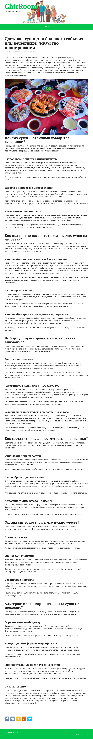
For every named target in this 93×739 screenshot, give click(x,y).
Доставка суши (65, 65)
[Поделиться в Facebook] (7, 719)
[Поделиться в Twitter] (29, 719)
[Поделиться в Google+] (24, 719)
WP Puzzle (84, 734)
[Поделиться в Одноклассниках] (18, 719)
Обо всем (17, 52)
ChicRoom (21, 6)
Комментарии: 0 (28, 52)
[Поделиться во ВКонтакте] (12, 719)
